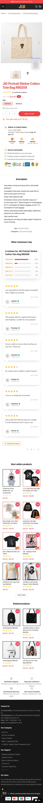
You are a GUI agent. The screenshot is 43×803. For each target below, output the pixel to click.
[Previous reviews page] (28, 449)
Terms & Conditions (8, 735)
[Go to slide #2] (27, 75)
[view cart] (40, 6)
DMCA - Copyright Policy (10, 741)
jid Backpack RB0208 (10, 628)
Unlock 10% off (4, 793)
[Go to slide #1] (15, 75)
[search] (36, 6)
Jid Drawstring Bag (30, 13)
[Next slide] (38, 42)
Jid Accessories (14, 13)
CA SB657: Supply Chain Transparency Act (16, 744)
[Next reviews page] (38, 449)
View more (21, 595)
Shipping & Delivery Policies (11, 754)
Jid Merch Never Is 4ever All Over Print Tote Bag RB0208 (31, 630)
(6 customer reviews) (19, 92)
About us (5, 732)
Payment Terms (7, 757)
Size (4, 100)
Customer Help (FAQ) (9, 766)
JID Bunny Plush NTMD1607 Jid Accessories (8, 491)
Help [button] (39, 800)
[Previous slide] (4, 42)
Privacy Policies (7, 738)
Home (3, 13)
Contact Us (5, 763)
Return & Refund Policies (10, 760)
